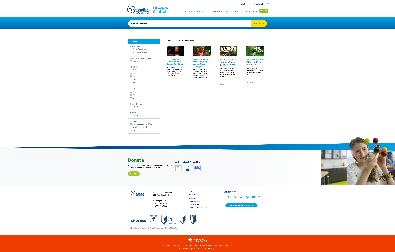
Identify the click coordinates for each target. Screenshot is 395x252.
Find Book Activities (196, 11)
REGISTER (259, 3)
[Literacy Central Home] (160, 6)
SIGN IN (244, 3)
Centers (231, 11)
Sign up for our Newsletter (241, 205)
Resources (248, 11)
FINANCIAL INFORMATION (198, 207)
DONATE (263, 11)
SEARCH (268, 3)
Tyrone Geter (252, 64)
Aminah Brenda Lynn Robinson (227, 64)
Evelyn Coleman (225, 62)
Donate (133, 174)
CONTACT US (194, 195)
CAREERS (192, 198)
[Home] (140, 6)
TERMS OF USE (195, 204)
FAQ (190, 192)
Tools (216, 11)
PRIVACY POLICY (194, 201)
